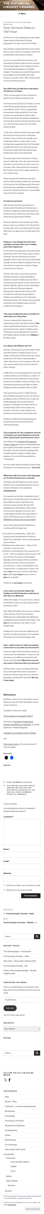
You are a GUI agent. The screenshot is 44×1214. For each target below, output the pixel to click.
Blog (7, 1097)
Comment (9, 817)
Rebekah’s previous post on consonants (19, 520)
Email (7, 861)
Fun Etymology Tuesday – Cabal (16, 956)
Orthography (10, 1116)
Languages (9, 1154)
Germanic (22, 794)
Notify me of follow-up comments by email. (23, 885)
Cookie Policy (11, 1204)
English (13, 1166)
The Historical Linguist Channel (19, 5)
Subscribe (10, 1008)
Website (7, 873)
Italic (10, 1176)
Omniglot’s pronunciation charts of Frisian (20, 733)
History (24, 785)
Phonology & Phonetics (14, 1121)
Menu (23, 14)
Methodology (10, 1140)
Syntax (7, 1135)
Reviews (8, 1191)
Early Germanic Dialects (19, 782)
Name (7, 849)
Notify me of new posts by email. (19, 890)
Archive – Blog (11, 1102)
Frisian (13, 444)
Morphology (10, 1111)
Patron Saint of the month (15, 1149)
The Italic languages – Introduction (17, 951)
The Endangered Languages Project (18, 716)
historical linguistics (19, 790)
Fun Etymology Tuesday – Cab (16, 966)
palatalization (23, 788)
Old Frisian (13, 785)
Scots (13, 1171)
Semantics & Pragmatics (15, 1126)
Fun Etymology (11, 1145)
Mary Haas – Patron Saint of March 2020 (20, 961)
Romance (11, 1185)
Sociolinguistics (11, 1130)
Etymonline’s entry (11, 744)
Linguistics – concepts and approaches (20, 1106)
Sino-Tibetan (13, 1181)
